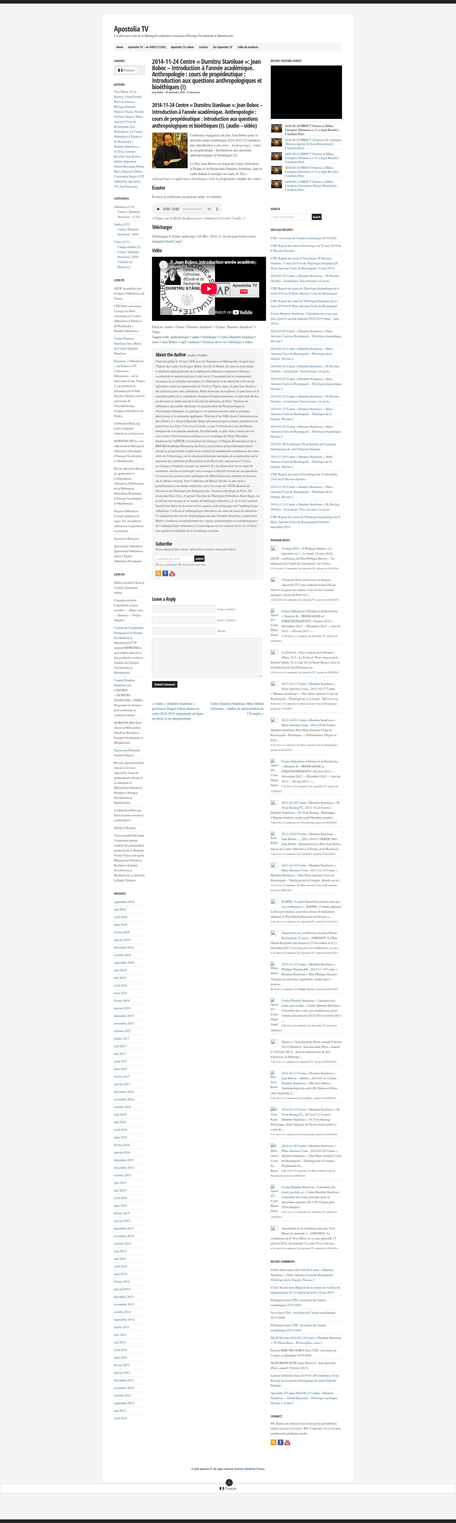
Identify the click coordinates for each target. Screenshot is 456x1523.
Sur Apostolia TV (222, 47)
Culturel (123, 262)
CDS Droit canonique (128, 306)
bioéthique (210, 337)
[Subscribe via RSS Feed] (158, 573)
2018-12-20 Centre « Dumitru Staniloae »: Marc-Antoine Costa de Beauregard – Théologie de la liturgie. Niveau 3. (302, 461)
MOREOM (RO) (124, 722)
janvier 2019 (122, 940)
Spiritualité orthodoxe (128, 546)
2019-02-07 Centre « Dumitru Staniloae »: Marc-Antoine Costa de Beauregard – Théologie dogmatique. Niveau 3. (306, 384)
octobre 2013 (122, 1312)
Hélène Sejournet (125, 161)
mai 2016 (120, 1122)
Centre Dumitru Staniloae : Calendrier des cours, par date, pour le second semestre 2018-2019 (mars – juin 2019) (305, 318)
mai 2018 (120, 978)
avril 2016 (120, 1129)
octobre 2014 (122, 1243)
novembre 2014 (124, 1236)
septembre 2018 (124, 962)
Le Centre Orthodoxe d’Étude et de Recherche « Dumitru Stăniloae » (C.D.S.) (128, 141)
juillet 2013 (121, 1327)
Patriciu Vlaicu (123, 111)
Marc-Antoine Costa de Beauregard (128, 121)
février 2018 (122, 1000)
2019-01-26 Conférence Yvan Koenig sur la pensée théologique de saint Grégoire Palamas (305, 1380)
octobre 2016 (122, 1107)
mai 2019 (120, 909)
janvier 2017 (122, 1084)
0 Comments (193, 92)
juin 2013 (120, 1334)
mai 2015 (120, 1190)
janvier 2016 (122, 1152)
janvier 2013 (122, 1372)
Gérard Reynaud (124, 166)
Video (156, 332)
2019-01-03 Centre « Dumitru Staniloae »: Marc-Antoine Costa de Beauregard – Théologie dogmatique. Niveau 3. (306, 431)
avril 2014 (120, 1266)
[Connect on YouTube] (172, 573)
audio (196, 337)
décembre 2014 (124, 1228)
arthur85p (120, 181)
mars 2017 (120, 1069)
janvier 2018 (122, 1008)
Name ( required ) (226, 609)
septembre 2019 (124, 902)
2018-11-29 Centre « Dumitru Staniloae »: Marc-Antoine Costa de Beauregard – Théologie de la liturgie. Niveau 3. (302, 492)
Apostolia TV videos (182, 47)
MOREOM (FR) (124, 441)
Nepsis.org (121, 750)
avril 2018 (120, 985)
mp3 (183, 342)
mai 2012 (120, 1410)
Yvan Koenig (307, 822)
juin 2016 (120, 1114)
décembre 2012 (124, 1380)
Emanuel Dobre (132, 171)
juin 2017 (120, 1046)
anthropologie (180, 337)
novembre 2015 (124, 1167)
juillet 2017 (121, 1038)
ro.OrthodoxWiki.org (127, 810)
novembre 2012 (124, 1388)
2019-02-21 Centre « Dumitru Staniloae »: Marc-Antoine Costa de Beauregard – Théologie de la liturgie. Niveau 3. (302, 353)
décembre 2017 (124, 1016)
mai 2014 (120, 1259)
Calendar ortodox (125, 600)
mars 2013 (120, 1357)
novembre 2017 (124, 1023)
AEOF (118, 288)
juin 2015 (120, 1183)
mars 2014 (120, 1274)
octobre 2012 (122, 1395)
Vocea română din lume (129, 835)
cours (155, 342)
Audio (168, 327)
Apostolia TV (131, 28)
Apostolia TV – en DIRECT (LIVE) (147, 47)
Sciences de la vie (214, 342)
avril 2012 (120, 1418)
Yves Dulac (121, 91)
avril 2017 (120, 1061)
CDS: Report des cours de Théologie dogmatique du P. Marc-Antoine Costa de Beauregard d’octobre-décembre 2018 (306, 522)
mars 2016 (120, 1137)
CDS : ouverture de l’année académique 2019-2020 (304, 238)
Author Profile (197, 355)
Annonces (120, 207)
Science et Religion (126, 538)
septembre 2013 (124, 1319)
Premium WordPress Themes (249, 1469)
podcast (195, 342)
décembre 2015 (124, 1160)
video (248, 342)
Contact (203, 47)
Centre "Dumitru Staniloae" (194, 327)
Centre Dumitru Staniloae (237, 337)
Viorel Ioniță (133, 96)
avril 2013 (120, 1350)
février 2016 (122, 1145)
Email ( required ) (226, 620)
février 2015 (122, 1213)
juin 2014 (120, 1251)
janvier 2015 (122, 1221)
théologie (235, 342)
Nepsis (130, 116)
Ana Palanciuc (128, 186)
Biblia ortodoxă (124, 582)
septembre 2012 (124, 1403)
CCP (140, 176)
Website (221, 631)
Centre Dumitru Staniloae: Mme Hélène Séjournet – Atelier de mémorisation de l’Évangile (237, 708)
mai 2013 (120, 1342)
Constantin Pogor (125, 176)
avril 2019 (120, 917)
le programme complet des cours (238, 178)
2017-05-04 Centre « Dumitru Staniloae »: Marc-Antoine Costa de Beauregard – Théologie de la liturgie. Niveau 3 (303, 1275)
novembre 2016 (124, 1099)
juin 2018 (120, 970)
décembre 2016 (124, 1091)
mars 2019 (120, 924)
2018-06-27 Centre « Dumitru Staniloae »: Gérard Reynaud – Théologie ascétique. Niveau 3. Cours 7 (304, 1398)
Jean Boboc (157, 92)
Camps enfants (127, 247)
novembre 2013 (124, 1304)
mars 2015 (120, 1205)
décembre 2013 (124, 1296)
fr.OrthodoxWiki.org (127, 423)
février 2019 (122, 932)
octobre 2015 (122, 1175)
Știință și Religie (125, 828)
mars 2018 (120, 993)
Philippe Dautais (124, 106)
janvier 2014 (122, 1289)
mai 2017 (120, 1053)
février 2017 (122, 1076)
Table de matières (247, 47)
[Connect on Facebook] (165, 573)
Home (119, 47)
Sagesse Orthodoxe (126, 511)
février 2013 (122, 1365)
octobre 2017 (122, 1031)
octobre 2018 (122, 955)
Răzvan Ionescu (124, 101)
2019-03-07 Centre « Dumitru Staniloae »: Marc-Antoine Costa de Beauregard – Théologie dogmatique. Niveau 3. (306, 336)
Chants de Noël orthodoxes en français (306, 580)
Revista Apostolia (125, 763)
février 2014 (122, 1281)
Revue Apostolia (125, 468)
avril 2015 (120, 1198)
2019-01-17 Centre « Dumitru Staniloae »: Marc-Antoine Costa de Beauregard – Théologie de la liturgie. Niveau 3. (302, 414)
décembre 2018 (124, 947)
